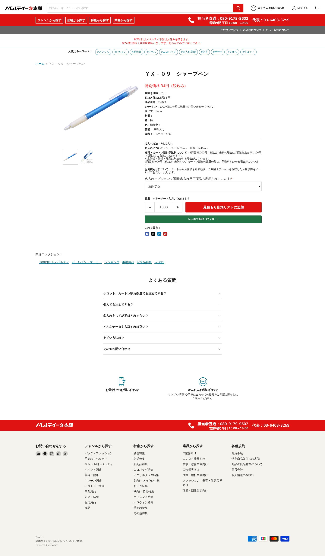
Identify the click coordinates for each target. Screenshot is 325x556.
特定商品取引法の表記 (246, 459)
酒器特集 (139, 453)
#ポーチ (217, 52)
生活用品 (90, 502)
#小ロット (248, 52)
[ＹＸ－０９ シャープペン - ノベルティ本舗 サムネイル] (70, 156)
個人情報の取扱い (243, 475)
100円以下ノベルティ (54, 262)
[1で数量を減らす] (149, 207)
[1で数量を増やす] (177, 207)
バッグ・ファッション (99, 453)
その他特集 (141, 513)
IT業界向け (189, 453)
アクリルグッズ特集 (146, 475)
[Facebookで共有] (147, 234)
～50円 (159, 262)
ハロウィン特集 (143, 502)
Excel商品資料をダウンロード (203, 219)
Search (39, 537)
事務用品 (128, 262)
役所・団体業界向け (195, 490)
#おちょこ (121, 52)
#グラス (151, 52)
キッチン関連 (93, 480)
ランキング (111, 262)
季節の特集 (141, 508)
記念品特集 (144, 262)
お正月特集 (141, 486)
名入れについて (252, 30)
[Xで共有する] (153, 234)
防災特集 (139, 459)
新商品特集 (141, 464)
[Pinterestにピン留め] (165, 234)
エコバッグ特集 (143, 470)
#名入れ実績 (188, 52)
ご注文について (230, 30)
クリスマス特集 (143, 497)
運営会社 (237, 470)
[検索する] (238, 8)
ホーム (40, 63)
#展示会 (136, 52)
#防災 (204, 52)
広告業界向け (191, 470)
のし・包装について (277, 30)
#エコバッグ (168, 52)
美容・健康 (92, 475)
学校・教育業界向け (195, 464)
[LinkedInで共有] (159, 234)
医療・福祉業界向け (195, 475)
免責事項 (237, 453)
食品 (87, 508)
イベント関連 (93, 470)
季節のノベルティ (96, 459)
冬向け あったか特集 (147, 480)
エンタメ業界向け (194, 459)
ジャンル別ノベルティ (99, 464)
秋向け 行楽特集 (144, 491)
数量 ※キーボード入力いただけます (167, 198)
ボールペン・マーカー (87, 262)
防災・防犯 (92, 497)
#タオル (232, 52)
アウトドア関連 (94, 486)
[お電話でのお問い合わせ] (122, 388)
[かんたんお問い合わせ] (202, 388)
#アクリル (103, 52)
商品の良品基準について (247, 464)
